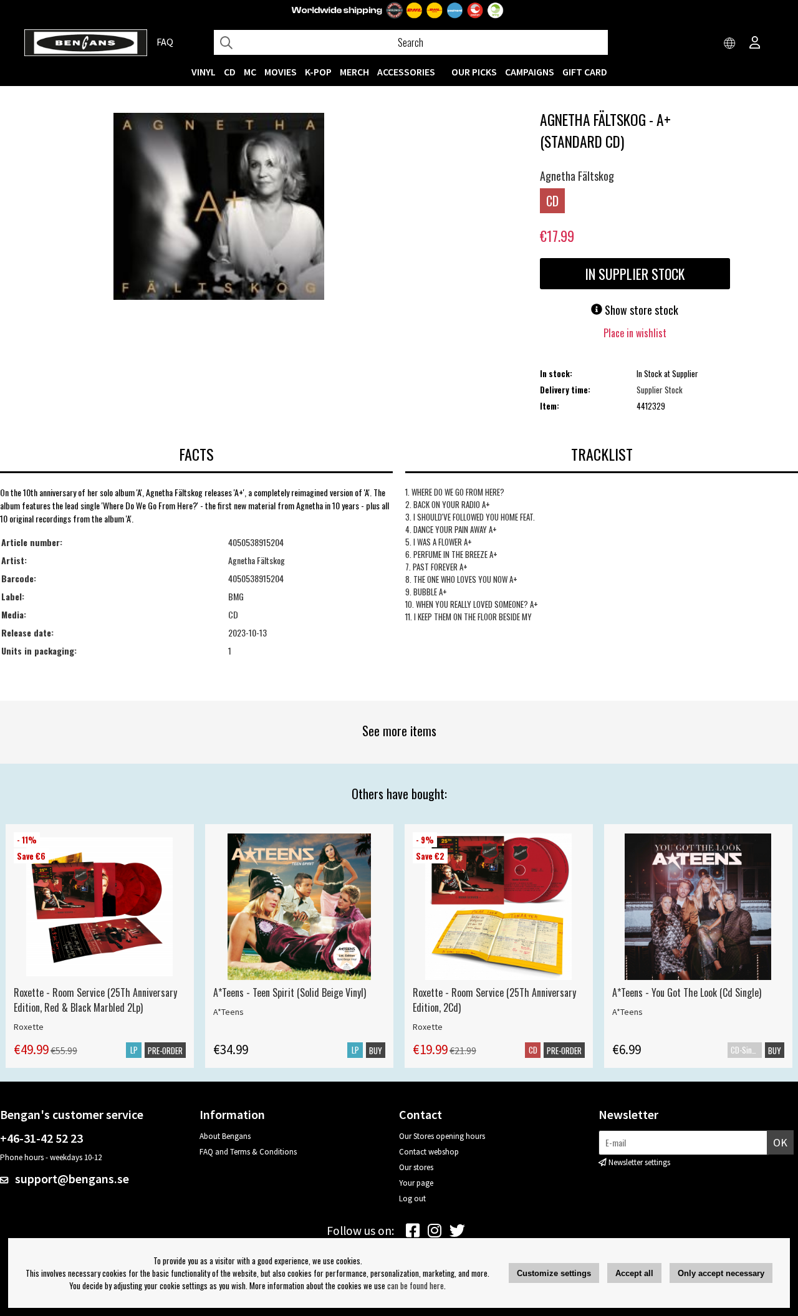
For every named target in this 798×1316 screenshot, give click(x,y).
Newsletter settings (639, 1162)
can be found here (415, 1285)
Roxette (29, 1026)
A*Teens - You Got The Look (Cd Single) (686, 992)
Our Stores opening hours (442, 1136)
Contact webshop (429, 1151)
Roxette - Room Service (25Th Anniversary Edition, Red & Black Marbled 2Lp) (95, 1000)
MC (250, 71)
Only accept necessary (721, 1273)
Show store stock (640, 310)
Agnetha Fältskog (577, 176)
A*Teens (228, 1011)
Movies (280, 71)
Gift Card (584, 71)
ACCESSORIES (406, 71)
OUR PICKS (474, 71)
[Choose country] (730, 43)
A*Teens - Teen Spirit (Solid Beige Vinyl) (289, 992)
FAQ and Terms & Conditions (248, 1151)
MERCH (354, 71)
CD (230, 71)
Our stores (416, 1167)
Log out (412, 1198)
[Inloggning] (755, 43)
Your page (416, 1183)
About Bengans (225, 1136)
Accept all (634, 1273)
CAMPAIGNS (529, 71)
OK (780, 1142)
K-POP (318, 71)
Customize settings (554, 1273)
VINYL (203, 71)
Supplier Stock (660, 389)
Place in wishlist (634, 332)
